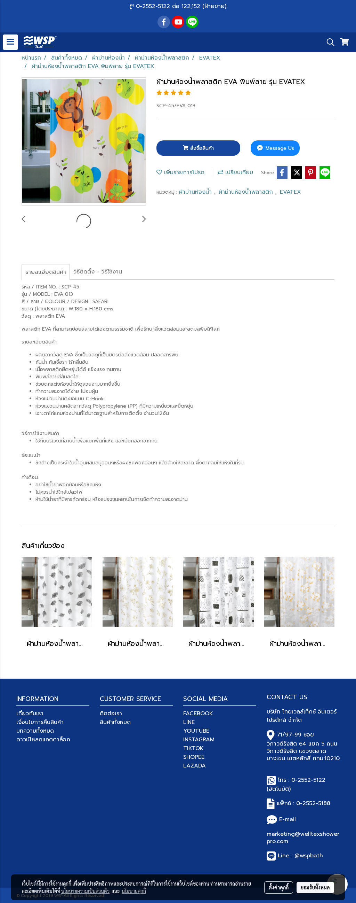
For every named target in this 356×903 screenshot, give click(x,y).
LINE (189, 722)
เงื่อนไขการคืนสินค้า (40, 722)
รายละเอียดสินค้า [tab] (45, 272)
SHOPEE (193, 757)
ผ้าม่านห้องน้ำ (196, 192)
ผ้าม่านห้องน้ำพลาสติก (247, 192)
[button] (328, 42)
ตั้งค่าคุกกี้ (279, 887)
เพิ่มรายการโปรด (183, 172)
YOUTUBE (196, 731)
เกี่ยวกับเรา (29, 713)
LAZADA (194, 766)
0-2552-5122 (308, 780)
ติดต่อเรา (111, 713)
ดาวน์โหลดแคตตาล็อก (43, 739)
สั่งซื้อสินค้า (201, 148)
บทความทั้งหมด (35, 731)
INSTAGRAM (199, 739)
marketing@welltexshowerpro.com (303, 838)
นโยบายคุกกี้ (134, 891)
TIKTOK (193, 748)
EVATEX (290, 192)
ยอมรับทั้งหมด (315, 887)
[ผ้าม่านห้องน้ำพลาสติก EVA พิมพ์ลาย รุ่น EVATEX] (84, 142)
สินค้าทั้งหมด (115, 722)
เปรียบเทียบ (238, 172)
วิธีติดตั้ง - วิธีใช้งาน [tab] (97, 272)
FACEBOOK (198, 713)
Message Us (279, 148)
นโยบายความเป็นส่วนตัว (85, 891)
